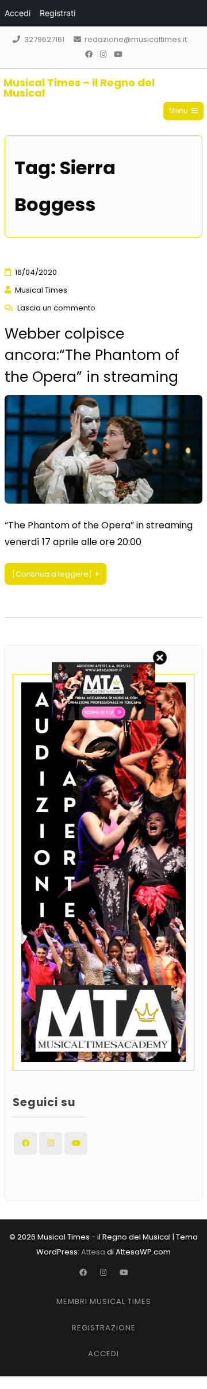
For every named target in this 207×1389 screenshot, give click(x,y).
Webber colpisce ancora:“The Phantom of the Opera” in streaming (92, 355)
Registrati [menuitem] (57, 13)
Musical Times (41, 290)
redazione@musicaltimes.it (136, 39)
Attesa (93, 1251)
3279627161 (44, 39)
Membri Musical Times (103, 1301)
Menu (178, 111)
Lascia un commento (56, 307)
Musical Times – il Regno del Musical (79, 87)
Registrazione (104, 1327)
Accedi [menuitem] (17, 13)
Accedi (103, 1353)
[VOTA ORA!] (103, 717)
